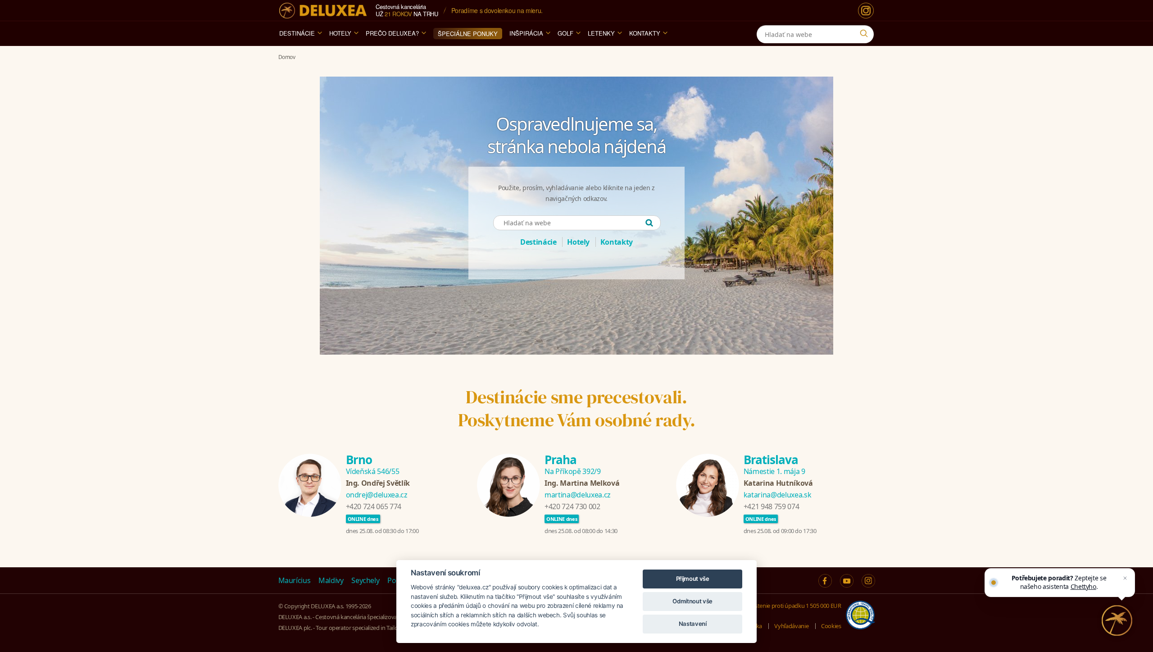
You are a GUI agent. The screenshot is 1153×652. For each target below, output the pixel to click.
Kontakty (644, 33)
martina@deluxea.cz (578, 495)
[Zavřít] (1125, 578)
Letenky (601, 33)
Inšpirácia (526, 33)
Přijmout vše (692, 578)
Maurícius (294, 580)
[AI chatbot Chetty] (1117, 620)
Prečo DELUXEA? (392, 33)
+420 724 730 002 (572, 506)
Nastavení (693, 623)
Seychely (365, 580)
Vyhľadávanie (791, 626)
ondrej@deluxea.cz (377, 495)
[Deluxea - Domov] (323, 10)
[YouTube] (846, 581)
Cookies (831, 626)
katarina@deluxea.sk (777, 495)
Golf (565, 33)
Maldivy (331, 580)
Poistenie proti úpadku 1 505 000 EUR (794, 606)
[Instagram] (866, 10)
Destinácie (297, 33)
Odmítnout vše (692, 601)
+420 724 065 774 (373, 506)
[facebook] (825, 581)
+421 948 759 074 (771, 506)
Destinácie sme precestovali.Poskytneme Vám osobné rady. (576, 408)
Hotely (340, 33)
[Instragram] (868, 581)
